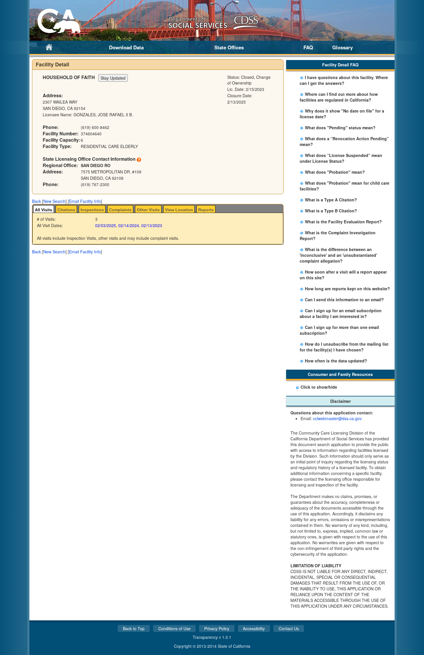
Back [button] (36, 201)
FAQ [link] (308, 47)
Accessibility (254, 628)
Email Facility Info (85, 201)
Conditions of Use (174, 628)
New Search (54, 201)
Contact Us (289, 628)
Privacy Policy (216, 628)
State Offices (229, 47)
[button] (36, 201)
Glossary (342, 47)
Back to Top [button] (134, 628)
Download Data (126, 47)
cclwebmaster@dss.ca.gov (337, 418)
